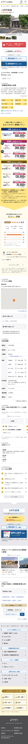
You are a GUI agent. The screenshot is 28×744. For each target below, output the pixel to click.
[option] (14, 633)
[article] (14, 256)
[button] (14, 44)
